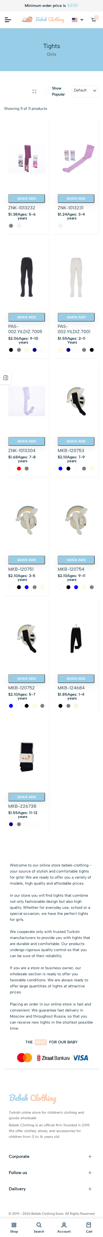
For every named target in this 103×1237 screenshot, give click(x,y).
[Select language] (78, 20)
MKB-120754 (71, 569)
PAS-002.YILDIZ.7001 (74, 329)
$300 (72, 5)
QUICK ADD (26, 198)
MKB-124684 (71, 687)
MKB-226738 (22, 806)
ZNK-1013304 (21, 450)
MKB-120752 (21, 687)
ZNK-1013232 (21, 207)
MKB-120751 (21, 569)
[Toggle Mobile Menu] (8, 20)
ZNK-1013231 (70, 207)
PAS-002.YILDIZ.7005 (25, 329)
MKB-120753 (71, 450)
